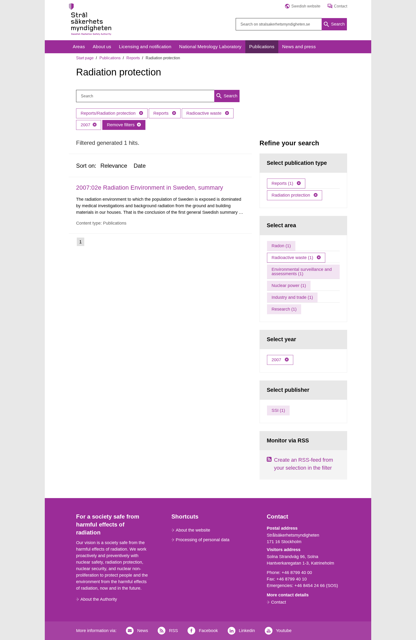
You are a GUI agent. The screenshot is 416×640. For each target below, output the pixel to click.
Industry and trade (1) (292, 297)
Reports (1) (283, 183)
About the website (193, 530)
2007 (85, 124)
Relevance (113, 165)
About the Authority (98, 599)
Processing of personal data (202, 539)
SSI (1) (278, 410)
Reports (133, 58)
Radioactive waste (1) (293, 257)
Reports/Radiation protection (109, 113)
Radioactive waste (204, 113)
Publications (110, 58)
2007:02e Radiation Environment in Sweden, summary (149, 187)
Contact (278, 602)
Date (140, 165)
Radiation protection (291, 195)
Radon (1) (281, 245)
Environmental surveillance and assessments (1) (302, 271)
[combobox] (291, 24)
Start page (85, 58)
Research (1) (284, 309)
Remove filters (121, 124)
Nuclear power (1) (289, 285)
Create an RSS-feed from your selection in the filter (303, 464)
